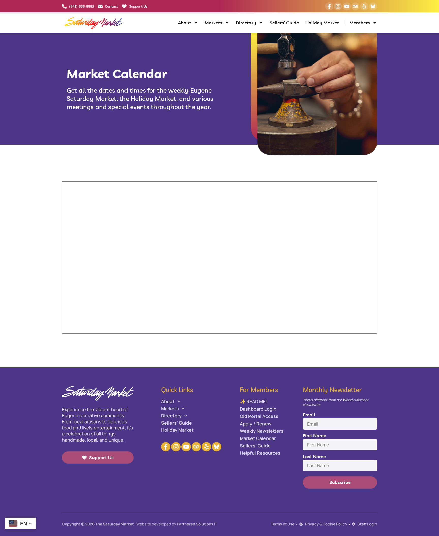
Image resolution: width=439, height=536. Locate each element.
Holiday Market (322, 23)
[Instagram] (338, 6)
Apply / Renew (255, 423)
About (184, 23)
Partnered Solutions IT (197, 524)
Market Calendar (258, 438)
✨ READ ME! (253, 401)
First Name (314, 435)
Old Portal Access (259, 416)
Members (359, 23)
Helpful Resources (260, 453)
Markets (213, 23)
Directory (246, 23)
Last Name (314, 456)
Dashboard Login (258, 408)
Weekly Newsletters (262, 430)
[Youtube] (347, 6)
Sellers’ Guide (284, 23)
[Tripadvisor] (355, 6)
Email (309, 415)
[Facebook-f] (329, 6)
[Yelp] (364, 6)
